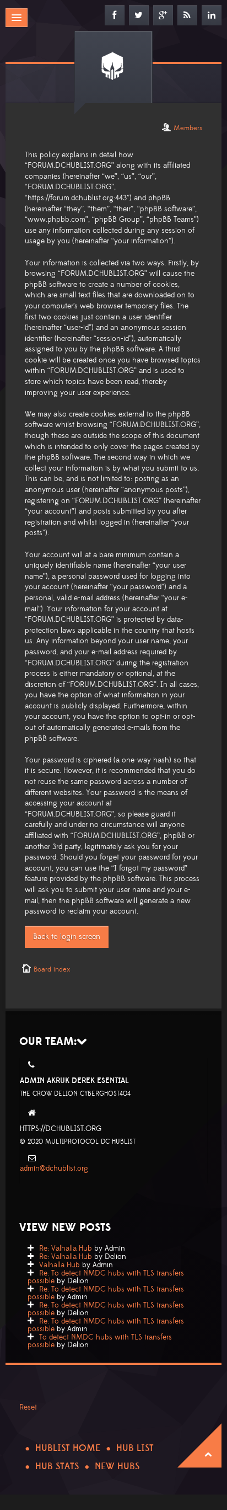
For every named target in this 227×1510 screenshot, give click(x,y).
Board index (52, 969)
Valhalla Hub (59, 1265)
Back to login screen (66, 937)
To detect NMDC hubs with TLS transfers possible (100, 1341)
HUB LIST (135, 1448)
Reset (28, 1407)
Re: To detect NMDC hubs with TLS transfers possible (106, 1277)
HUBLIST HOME (67, 1448)
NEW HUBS (117, 1466)
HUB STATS (57, 1466)
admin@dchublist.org (54, 1168)
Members (188, 128)
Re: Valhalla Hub (65, 1248)
